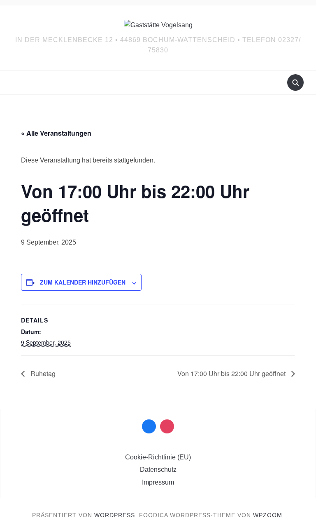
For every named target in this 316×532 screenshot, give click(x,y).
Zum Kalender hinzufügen (82, 282)
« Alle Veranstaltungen (56, 133)
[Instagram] (167, 426)
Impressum (158, 482)
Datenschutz (158, 469)
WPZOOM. (268, 515)
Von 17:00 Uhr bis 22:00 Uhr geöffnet (232, 373)
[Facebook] (149, 426)
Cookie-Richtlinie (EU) (158, 457)
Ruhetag (42, 373)
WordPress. (115, 515)
